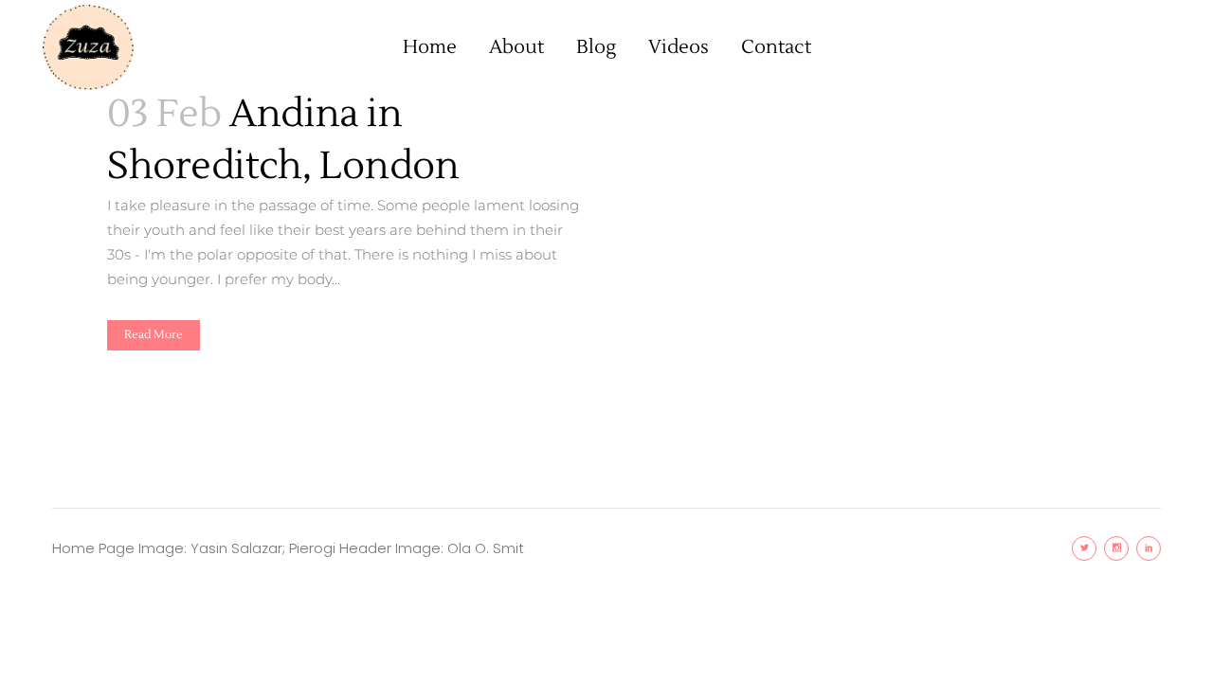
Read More (153, 335)
